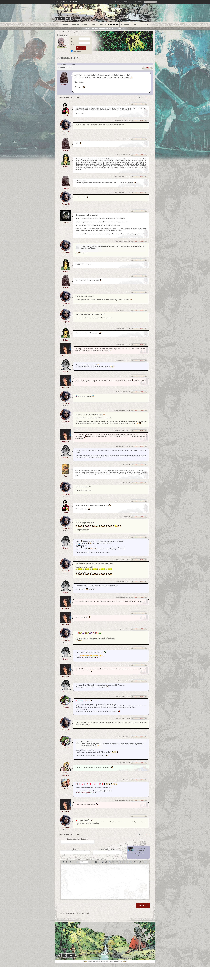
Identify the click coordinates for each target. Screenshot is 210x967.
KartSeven (65, 356)
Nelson (65, 166)
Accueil (59, 32)
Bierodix (65, 788)
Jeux (136, 25)
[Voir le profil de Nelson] (65, 164)
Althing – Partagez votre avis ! (103, 28)
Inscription (127, 2)
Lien (136, 104)
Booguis (65, 222)
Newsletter (138, 2)
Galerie (144, 25)
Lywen (66, 115)
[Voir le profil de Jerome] (65, 369)
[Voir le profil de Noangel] (64, 76)
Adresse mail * (107, 849)
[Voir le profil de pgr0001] (65, 704)
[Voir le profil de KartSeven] (65, 353)
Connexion (117, 2)
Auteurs (86, 25)
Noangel (64, 84)
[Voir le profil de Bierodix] (65, 786)
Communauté (111, 25)
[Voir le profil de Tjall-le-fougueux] (65, 770)
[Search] (155, 2)
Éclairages (126, 25)
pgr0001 (66, 707)
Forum (87, 28)
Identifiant (73, 39)
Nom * (75, 849)
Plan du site (91, 961)
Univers (65, 25)
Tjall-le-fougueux (65, 774)
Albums (75, 25)
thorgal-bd (66, 132)
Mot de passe (72, 43)
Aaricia (141, 853)
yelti (65, 476)
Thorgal (133, 853)
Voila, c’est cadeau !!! (85, 793)
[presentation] (63, 862)
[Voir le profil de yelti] (65, 473)
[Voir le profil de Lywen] (65, 113)
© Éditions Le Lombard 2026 (114, 961)
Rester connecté (77, 51)
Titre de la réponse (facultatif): (77, 839)
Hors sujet (72, 32)
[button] (63, 862)
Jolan (137, 855)
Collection (97, 25)
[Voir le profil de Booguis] (65, 220)
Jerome (65, 371)
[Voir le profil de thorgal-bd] (65, 129)
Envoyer (143, 905)
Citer (147, 68)
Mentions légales (100, 961)
